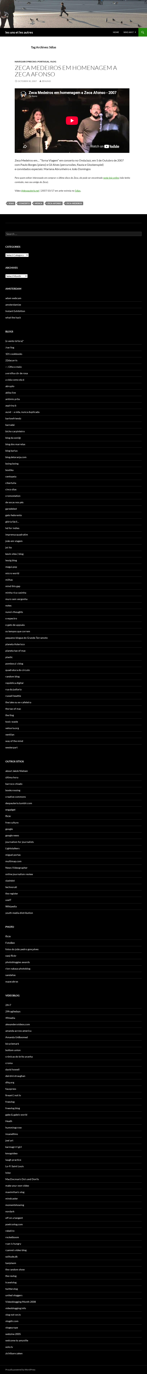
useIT (8, 899)
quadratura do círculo (17, 669)
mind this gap (12, 586)
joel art (9, 1140)
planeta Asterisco (15, 644)
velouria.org (12, 728)
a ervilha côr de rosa (16, 373)
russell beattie (13, 695)
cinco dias (10, 489)
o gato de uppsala (15, 624)
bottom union (13, 1050)
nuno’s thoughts (14, 611)
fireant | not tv (13, 1095)
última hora (11, 777)
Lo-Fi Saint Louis (14, 1166)
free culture (11, 822)
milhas (9, 579)
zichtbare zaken (14, 1353)
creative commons (15, 796)
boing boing (11, 463)
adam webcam (13, 298)
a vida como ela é (14, 379)
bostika (9, 470)
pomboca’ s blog (14, 663)
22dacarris (11, 360)
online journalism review (19, 874)
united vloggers (13, 1295)
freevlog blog (12, 1108)
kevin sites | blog (14, 553)
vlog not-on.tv (13, 1314)
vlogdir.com (11, 1321)
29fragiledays (12, 1011)
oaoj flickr (10, 955)
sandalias (10, 975)
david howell (12, 1069)
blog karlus (11, 450)
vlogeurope (11, 1327)
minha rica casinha (15, 592)
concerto (24, 203)
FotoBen (10, 942)
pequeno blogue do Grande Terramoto (26, 637)
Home (116, 32)
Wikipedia (11, 906)
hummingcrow (13, 1127)
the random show (15, 1269)
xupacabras (11, 981)
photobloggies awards (17, 962)
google (9, 828)
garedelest (11, 508)
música (38, 203)
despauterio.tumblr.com (18, 803)
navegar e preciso (26, 61)
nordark (9, 1211)
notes (8, 605)
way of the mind (14, 740)
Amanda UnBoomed (16, 1037)
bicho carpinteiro (15, 431)
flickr (8, 816)
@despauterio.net (30, 190)
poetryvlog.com (14, 1224)
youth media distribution (19, 912)
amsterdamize (13, 304)
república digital (14, 682)
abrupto (9, 386)
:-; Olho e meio (13, 366)
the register (11, 893)
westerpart (11, 747)
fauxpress (10, 1088)
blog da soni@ (13, 437)
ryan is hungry (13, 1243)
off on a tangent (14, 1217)
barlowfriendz (13, 418)
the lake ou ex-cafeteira (18, 702)
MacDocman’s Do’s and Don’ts (22, 1179)
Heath (8, 1121)
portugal (43, 61)
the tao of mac (13, 708)
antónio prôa (12, 399)
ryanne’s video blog (16, 1250)
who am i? (129, 32)
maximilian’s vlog (14, 1192)
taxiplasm (10, 1263)
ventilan (9, 734)
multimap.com (13, 861)
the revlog (10, 1275)
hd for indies (12, 528)
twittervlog (11, 1288)
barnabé (10, 424)
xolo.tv (9, 1346)
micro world (12, 573)
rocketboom (12, 1237)
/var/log (9, 347)
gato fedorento (13, 515)
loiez (8, 1172)
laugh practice (13, 1159)
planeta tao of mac (15, 650)
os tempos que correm (17, 631)
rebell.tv (10, 1230)
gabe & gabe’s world (16, 1114)
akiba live (10, 392)
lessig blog (11, 560)
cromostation (12, 495)
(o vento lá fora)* (14, 340)
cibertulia (10, 482)
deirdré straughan (15, 1075)
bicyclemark (12, 1043)
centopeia (10, 476)
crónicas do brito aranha (19, 1056)
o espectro (11, 618)
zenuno (46, 81)
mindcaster (11, 1198)
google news (12, 835)
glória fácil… (12, 521)
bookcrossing (12, 790)
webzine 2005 (13, 1333)
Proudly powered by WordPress (20, 1369)
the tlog (9, 715)
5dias (77, 190)
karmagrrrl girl (13, 1146)
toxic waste (11, 721)
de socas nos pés (14, 502)
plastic (9, 657)
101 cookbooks (13, 353)
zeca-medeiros (74, 203)
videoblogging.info (15, 1308)
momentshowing (14, 1204)
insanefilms (11, 1133)
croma (9, 1063)
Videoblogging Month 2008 (20, 1301)
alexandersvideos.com (17, 1024)
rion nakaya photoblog (17, 968)
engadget (10, 809)
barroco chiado (13, 783)
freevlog (10, 1101)
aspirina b (10, 405)
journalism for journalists (19, 841)
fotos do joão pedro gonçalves (22, 949)
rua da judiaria (13, 689)
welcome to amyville (16, 1340)
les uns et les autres (19, 32)
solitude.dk (11, 1256)
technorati (11, 887)
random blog (12, 676)
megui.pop (11, 566)
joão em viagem (14, 540)
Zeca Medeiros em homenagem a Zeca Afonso (66, 71)
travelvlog (10, 1282)
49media (10, 1017)
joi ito (8, 547)
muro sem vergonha (16, 599)
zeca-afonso (54, 203)
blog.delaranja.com (16, 457)
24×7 (8, 1004)
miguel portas (13, 854)
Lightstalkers (12, 848)
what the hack (13, 317)
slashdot (10, 880)
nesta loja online (111, 177)
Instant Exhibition (15, 311)
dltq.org (9, 1082)
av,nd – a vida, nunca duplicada (22, 411)
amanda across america (18, 1030)
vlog (53, 61)
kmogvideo (11, 1153)
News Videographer (16, 867)
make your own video (17, 1185)
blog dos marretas (15, 444)
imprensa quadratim (16, 534)
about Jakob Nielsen (16, 770)
